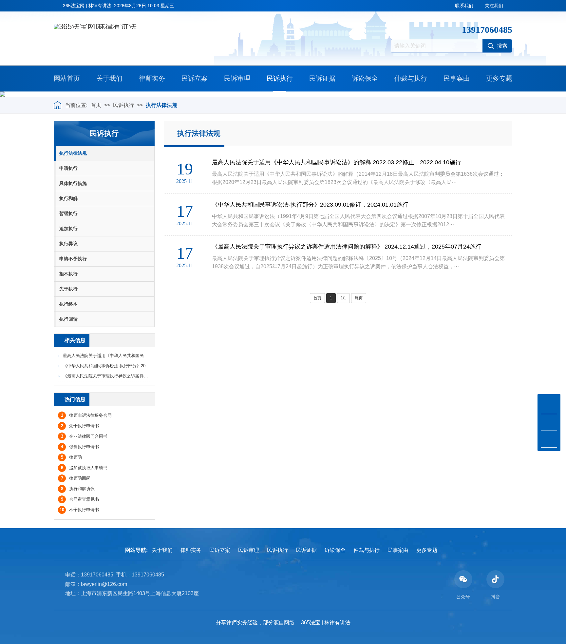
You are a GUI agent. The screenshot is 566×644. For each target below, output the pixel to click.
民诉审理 (237, 78)
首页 (96, 105)
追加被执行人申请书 (84, 467)
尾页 (359, 298)
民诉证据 (322, 78)
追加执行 (68, 228)
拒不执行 (68, 273)
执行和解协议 (78, 488)
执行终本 (68, 304)
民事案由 (456, 78)
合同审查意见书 (80, 499)
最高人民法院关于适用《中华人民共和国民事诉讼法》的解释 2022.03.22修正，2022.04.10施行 (152, 355)
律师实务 (152, 78)
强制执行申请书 (80, 446)
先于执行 (68, 289)
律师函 (71, 457)
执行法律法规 (161, 105)
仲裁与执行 (410, 78)
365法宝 (310, 622)
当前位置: (76, 105)
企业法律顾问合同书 (84, 436)
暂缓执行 (68, 213)
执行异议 (68, 243)
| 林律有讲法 (336, 622)
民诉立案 (194, 78)
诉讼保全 (365, 78)
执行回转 (68, 319)
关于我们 (109, 78)
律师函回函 (75, 478)
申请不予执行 (73, 258)
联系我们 (464, 5)
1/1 (343, 298)
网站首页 (67, 78)
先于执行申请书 (80, 425)
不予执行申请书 (79, 509)
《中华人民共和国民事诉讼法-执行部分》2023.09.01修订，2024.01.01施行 (133, 365)
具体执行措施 (73, 183)
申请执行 (68, 168)
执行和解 (68, 198)
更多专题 (499, 78)
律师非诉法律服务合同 (86, 415)
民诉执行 (280, 78)
